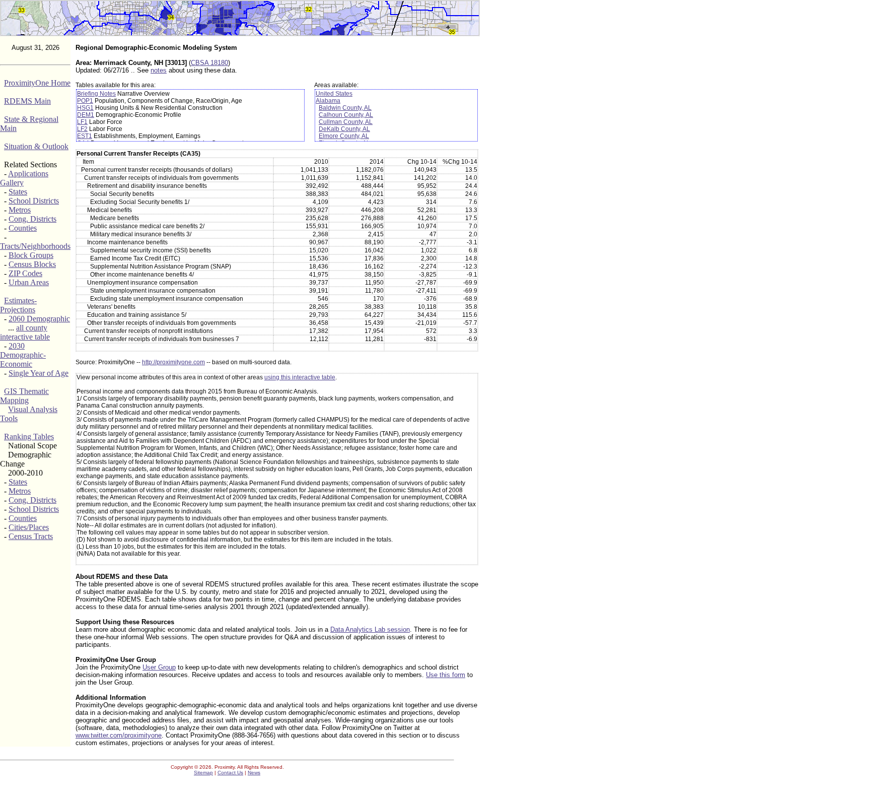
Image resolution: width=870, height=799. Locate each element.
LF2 (82, 128)
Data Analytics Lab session (370, 629)
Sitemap (203, 772)
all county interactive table (25, 332)
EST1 (84, 136)
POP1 (85, 100)
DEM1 (85, 114)
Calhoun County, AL (346, 114)
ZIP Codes (25, 273)
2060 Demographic (39, 318)
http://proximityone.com (173, 362)
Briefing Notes (96, 93)
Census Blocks (32, 264)
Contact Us (230, 772)
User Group (159, 667)
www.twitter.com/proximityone (119, 735)
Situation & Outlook (36, 146)
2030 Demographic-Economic (23, 355)
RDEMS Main (27, 101)
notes (159, 70)
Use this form (445, 675)
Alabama (328, 100)
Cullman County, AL (346, 121)
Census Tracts (31, 536)
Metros (20, 210)
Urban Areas (29, 282)
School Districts (34, 200)
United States (334, 93)
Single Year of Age (38, 373)
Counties (23, 228)
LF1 (82, 121)
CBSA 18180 (209, 62)
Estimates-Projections (18, 305)
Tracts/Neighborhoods (35, 246)
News (254, 772)
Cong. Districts (32, 219)
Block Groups (31, 255)
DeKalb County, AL (344, 128)
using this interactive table (299, 377)
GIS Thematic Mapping (24, 396)
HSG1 (85, 107)
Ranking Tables (29, 436)
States (18, 191)
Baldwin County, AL (345, 107)
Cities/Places (29, 527)
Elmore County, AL (344, 136)
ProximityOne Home (37, 83)
